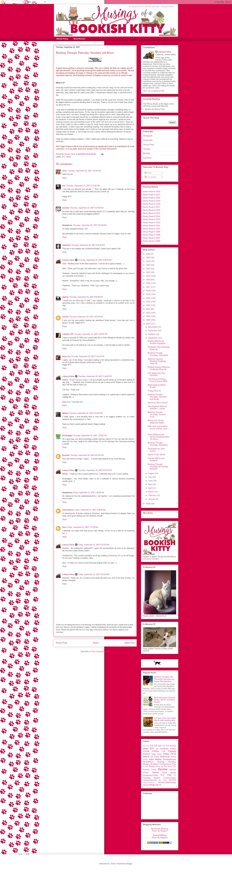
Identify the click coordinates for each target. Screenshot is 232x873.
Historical (165, 756)
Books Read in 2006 (151, 241)
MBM (151, 759)
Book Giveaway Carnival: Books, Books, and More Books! (164, 699)
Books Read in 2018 (151, 204)
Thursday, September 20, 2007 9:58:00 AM (86, 297)
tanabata (65, 208)
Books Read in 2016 (151, 210)
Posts (149, 173)
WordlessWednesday (167, 782)
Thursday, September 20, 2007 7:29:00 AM (84, 171)
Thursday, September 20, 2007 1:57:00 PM (86, 317)
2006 (148, 504)
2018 (148, 283)
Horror (173, 757)
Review (163, 769)
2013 (148, 302)
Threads (146, 149)
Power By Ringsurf (160, 831)
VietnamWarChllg (150, 780)
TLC (162, 775)
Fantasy (172, 751)
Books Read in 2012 (151, 222)
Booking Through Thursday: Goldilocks (158, 444)
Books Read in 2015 (151, 213)
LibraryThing (148, 144)
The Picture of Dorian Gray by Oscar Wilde (157, 380)
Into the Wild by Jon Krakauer (156, 459)
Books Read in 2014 (151, 216)
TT (175, 775)
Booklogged (67, 435)
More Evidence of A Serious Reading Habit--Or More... (159, 436)
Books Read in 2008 (151, 235)
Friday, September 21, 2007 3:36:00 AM (90, 510)
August (151, 473)
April (150, 488)
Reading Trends (149, 770)
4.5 (163, 746)
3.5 (155, 745)
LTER (145, 759)
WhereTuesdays (148, 782)
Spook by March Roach (158, 403)
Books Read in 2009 (151, 232)
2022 (148, 268)
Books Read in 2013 (151, 219)
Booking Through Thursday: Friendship (158, 354)
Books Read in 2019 (151, 201)
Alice (64, 527)
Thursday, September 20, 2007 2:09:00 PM (90, 334)
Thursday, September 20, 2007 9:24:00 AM (89, 225)
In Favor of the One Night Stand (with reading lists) (165, 719)
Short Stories (169, 772)
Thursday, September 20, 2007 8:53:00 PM (87, 455)
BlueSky (146, 153)
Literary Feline (68, 260)
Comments (151, 177)
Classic (173, 749)
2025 (148, 257)
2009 (148, 316)
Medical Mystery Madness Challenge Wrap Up (159, 368)
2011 (148, 309)
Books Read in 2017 (151, 207)
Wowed (146, 785)
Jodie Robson (68, 510)
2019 (148, 279)
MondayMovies (169, 759)
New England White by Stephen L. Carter (157, 407)
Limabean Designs (151, 559)
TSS (169, 775)
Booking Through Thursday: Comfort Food (157, 414)
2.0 (144, 746)
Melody (65, 413)
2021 (148, 272)
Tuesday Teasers (151, 778)
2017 (148, 287)
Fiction (146, 754)
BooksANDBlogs (160, 835)
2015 (148, 294)
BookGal (65, 455)
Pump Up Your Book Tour (165, 766)
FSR (163, 751)
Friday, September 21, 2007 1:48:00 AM (88, 492)
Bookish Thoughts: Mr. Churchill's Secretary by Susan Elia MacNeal (164, 679)
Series (155, 772)
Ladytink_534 (67, 334)
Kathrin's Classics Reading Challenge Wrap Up (157, 361)
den (63, 186)
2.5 (147, 746)
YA (160, 785)
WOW (165, 780)
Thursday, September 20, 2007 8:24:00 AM (86, 208)
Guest (156, 757)
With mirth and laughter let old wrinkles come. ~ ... (159, 428)
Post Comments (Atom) (100, 651)
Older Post (129, 643)
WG (160, 780)
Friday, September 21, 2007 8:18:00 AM (93, 574)
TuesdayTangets (169, 778)
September (153, 338)
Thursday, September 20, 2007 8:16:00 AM (82, 186)
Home (96, 643)
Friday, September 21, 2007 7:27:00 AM (82, 527)
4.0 (159, 745)
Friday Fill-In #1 (154, 391)
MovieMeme (148, 762)
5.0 (167, 746)
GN (151, 757)
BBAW (145, 749)
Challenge (164, 749)
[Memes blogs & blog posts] (152, 843)
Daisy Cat (66, 356)
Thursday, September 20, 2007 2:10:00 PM (87, 356)
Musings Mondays (166, 762)
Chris (64, 171)
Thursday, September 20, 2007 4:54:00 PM (86, 413)
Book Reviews (79, 39)
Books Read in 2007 (151, 238)
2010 (148, 313)
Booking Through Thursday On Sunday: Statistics (158, 466)
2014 (148, 298)
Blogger (129, 864)
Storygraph (148, 136)
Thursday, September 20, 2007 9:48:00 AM (95, 260)
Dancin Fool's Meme (156, 454)
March (151, 492)
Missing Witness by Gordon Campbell (156, 342)
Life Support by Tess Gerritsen (156, 374)
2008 (148, 320)
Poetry (152, 766)
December (153, 327)
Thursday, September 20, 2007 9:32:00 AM (88, 245)
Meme (68, 157)
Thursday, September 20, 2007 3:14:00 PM (95, 376)
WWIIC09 (172, 780)
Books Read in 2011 (151, 225)
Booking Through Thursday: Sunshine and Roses (157, 396)
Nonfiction (155, 764)
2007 (148, 324)
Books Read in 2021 (151, 195)
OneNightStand (165, 764)
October (152, 334)
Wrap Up (153, 785)
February (152, 495)
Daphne (65, 297)
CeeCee (65, 317)
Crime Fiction (151, 751)
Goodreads (148, 140)
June (150, 481)
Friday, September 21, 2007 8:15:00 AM (93, 545)
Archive (173, 746)
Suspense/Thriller (150, 775)
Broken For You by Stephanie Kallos (156, 421)
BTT (63, 157)
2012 (148, 305)
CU (157, 749)
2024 (148, 261)
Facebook (147, 158)
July (150, 477)
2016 (148, 291)
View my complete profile (153, 91)
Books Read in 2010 (151, 229)
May (150, 484)
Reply (64, 178)
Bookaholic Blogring (159, 829)
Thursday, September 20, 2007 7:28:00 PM (90, 435)
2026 (148, 254)
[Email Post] (102, 154)
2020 (148, 276)
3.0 (151, 745)
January (152, 499)
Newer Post (61, 643)
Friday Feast (156, 754)
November (153, 330)
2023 (148, 265)
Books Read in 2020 (151, 198)
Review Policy (62, 39)
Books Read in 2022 (151, 191)
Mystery (146, 764)
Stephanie (66, 245)
